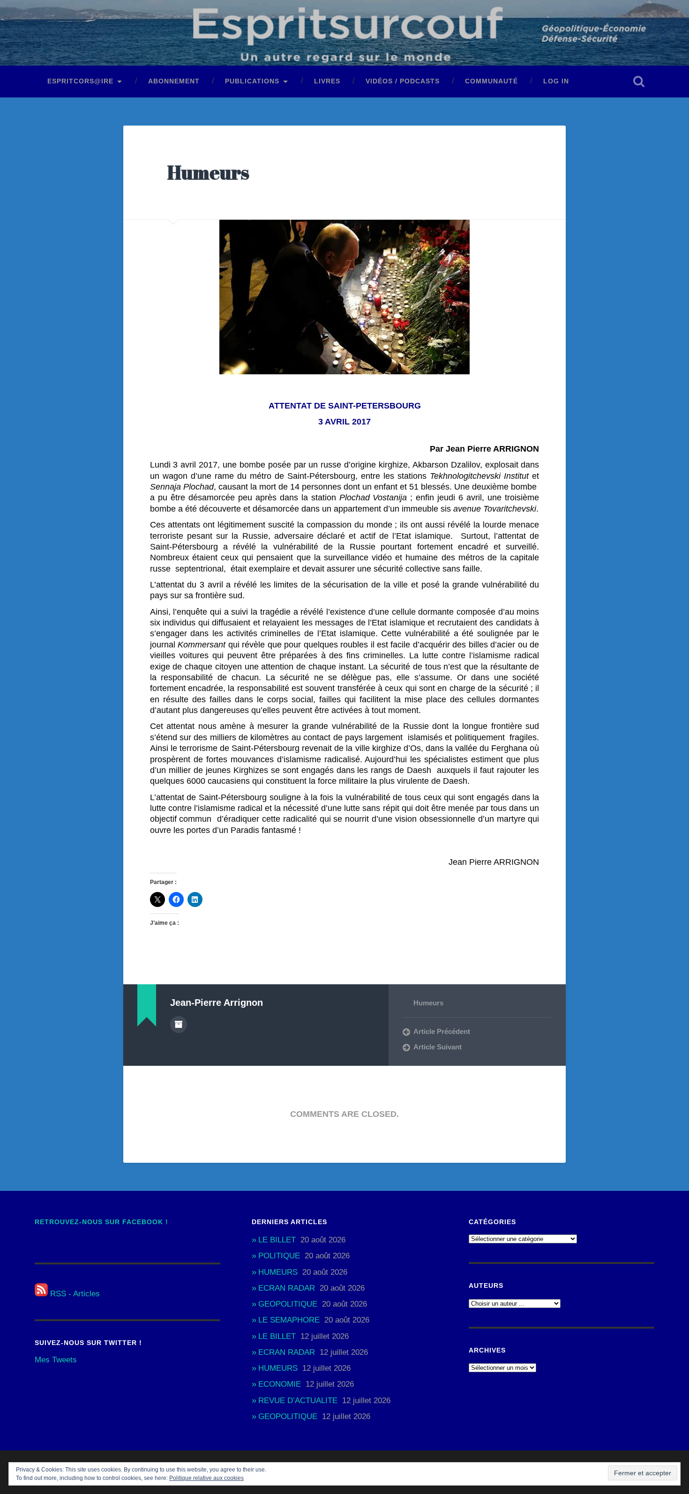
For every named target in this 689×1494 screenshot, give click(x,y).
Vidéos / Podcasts (403, 81)
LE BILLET (277, 1239)
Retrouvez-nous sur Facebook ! (101, 1222)
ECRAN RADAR (286, 1288)
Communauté (491, 81)
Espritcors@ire (80, 81)
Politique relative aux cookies (206, 1478)
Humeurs (208, 172)
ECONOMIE (279, 1384)
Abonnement (174, 81)
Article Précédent (441, 1031)
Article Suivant (437, 1047)
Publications (252, 81)
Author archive (178, 1024)
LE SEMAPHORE (289, 1320)
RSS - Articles (74, 1293)
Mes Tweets (56, 1359)
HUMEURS (278, 1272)
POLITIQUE (279, 1255)
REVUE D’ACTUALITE (297, 1400)
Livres (327, 81)
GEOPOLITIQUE (287, 1304)
